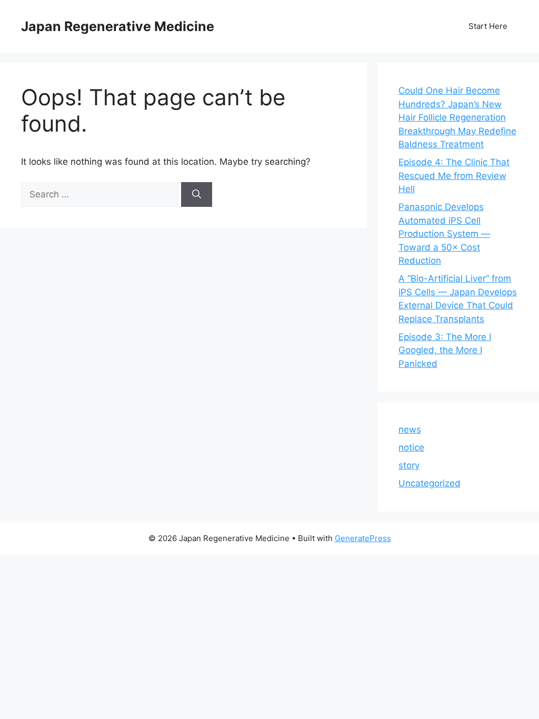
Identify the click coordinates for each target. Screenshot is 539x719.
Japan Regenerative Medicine (117, 26)
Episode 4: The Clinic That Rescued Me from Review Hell (454, 175)
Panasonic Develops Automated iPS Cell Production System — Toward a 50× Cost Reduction (444, 234)
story (409, 465)
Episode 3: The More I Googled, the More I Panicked (444, 350)
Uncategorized (429, 483)
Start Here (487, 26)
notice (411, 447)
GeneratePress (363, 538)
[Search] (196, 194)
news (409, 429)
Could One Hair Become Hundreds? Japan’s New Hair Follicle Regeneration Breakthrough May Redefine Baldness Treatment (457, 117)
